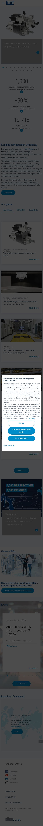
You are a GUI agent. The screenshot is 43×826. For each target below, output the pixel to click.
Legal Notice (7, 446)
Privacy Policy (31, 418)
